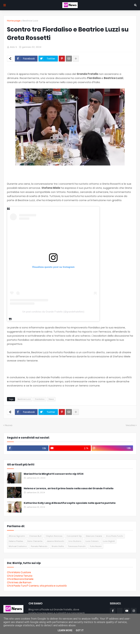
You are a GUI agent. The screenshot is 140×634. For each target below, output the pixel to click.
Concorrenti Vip (74, 536)
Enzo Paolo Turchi (114, 536)
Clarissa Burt (35, 536)
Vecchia (130, 425)
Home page (13, 20)
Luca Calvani (92, 541)
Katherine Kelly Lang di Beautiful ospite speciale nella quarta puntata (69, 503)
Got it (80, 630)
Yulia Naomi (96, 546)
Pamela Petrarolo (39, 546)
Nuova (8, 425)
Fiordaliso (39, 399)
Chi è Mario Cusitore (19, 572)
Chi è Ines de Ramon (19, 582)
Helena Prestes (16, 541)
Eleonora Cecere (94, 536)
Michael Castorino (18, 546)
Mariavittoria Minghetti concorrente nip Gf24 (53, 474)
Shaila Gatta (58, 546)
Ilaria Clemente (34, 541)
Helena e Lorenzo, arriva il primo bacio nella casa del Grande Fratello (69, 488)
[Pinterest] (62, 58)
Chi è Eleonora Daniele (20, 579)
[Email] (69, 58)
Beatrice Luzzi (30, 20)
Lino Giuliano (74, 541)
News (51, 399)
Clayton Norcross (54, 536)
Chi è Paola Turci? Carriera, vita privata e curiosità (37, 585)
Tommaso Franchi (77, 546)
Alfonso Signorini (17, 536)
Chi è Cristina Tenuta (19, 575)
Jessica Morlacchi (55, 541)
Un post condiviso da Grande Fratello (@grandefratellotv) (53, 311)
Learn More (65, 630)
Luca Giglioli (109, 541)
